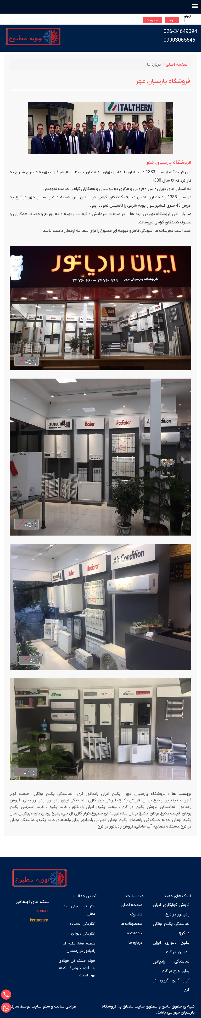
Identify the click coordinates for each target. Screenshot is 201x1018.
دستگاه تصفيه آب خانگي (157, 826)
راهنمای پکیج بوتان (125, 820)
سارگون (13, 1006)
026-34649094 (180, 31)
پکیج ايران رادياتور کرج (99, 793)
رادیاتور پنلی (34, 800)
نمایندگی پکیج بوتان (53, 793)
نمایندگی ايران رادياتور (66, 800)
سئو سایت (40, 1006)
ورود (172, 20)
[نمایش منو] (194, 6)
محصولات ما (131, 923)
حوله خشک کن (157, 820)
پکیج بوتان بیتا (134, 813)
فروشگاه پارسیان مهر (145, 793)
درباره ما (135, 942)
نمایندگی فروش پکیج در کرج (148, 806)
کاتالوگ (136, 914)
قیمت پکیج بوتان (165, 813)
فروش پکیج (129, 800)
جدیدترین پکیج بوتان (161, 800)
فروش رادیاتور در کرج (115, 826)
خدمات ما (133, 933)
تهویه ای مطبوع (105, 813)
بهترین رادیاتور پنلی (89, 820)
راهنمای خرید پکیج (53, 820)
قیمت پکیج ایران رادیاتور (94, 806)
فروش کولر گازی (102, 800)
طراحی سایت (64, 1006)
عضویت (152, 20)
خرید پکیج (58, 806)
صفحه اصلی (176, 64)
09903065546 (179, 40)
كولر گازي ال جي (76, 813)
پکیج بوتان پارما (46, 813)
